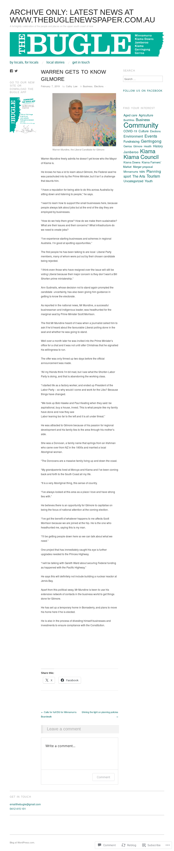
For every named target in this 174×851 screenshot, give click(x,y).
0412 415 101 (18, 808)
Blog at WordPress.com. (22, 842)
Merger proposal (143, 167)
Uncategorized (133, 181)
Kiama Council (141, 156)
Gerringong (151, 141)
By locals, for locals (24, 62)
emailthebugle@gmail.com (25, 804)
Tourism (153, 176)
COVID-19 (130, 131)
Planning (153, 171)
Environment (133, 136)
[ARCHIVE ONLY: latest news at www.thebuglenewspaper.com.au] (87, 46)
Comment (103, 777)
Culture (144, 131)
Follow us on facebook (143, 90)
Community (141, 125)
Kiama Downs (131, 162)
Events (151, 136)
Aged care (130, 115)
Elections (99, 86)
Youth (149, 181)
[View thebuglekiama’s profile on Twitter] (16, 71)
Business (88, 86)
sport (127, 176)
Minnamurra (130, 172)
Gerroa (127, 146)
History (158, 146)
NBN (142, 171)
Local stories (55, 62)
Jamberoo (131, 151)
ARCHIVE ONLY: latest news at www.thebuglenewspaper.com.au (82, 16)
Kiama (147, 151)
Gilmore (137, 146)
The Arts (138, 176)
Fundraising (131, 141)
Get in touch (81, 62)
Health (148, 146)
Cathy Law (71, 86)
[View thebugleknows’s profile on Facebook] (11, 71)
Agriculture (146, 115)
